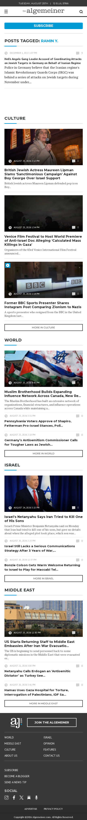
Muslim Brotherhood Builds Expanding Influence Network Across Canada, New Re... (42, 394)
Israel (48, 737)
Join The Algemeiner (52, 722)
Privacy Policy (53, 808)
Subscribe (43, 26)
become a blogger (16, 776)
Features (50, 749)
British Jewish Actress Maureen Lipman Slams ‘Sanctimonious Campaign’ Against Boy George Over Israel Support (40, 174)
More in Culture (43, 327)
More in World (43, 453)
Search (81, 11)
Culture (10, 749)
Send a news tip (15, 782)
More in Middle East (43, 703)
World (9, 737)
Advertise (30, 808)
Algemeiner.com (41, 817)
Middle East (12, 743)
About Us (10, 755)
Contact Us (52, 755)
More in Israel (43, 578)
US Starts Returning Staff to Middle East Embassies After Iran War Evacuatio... (39, 644)
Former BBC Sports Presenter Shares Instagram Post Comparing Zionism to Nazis (42, 305)
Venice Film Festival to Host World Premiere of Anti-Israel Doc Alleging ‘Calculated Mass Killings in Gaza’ (43, 241)
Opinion (49, 743)
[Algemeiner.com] (43, 11)
